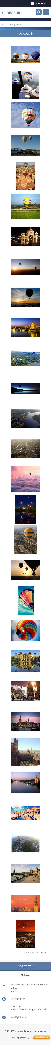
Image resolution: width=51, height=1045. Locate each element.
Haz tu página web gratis (22, 1037)
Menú (46, 12)
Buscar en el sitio (39, 12)
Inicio (4, 24)
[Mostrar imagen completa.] (25, 54)
